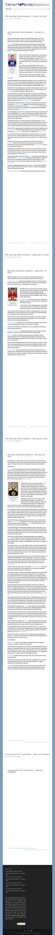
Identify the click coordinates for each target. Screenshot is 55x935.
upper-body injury (26, 100)
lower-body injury (35, 116)
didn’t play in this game (36, 566)
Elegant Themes (24, 933)
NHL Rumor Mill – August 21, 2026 (13, 871)
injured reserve (10, 564)
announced (26, 621)
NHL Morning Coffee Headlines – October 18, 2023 (25, 16)
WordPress (37, 933)
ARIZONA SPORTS (11, 350)
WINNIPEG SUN (11, 642)
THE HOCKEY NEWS (11, 322)
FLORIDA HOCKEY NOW (12, 281)
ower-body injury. (22, 109)
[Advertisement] (27, 192)
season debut (10, 91)
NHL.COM (9, 44)
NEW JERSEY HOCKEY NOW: (13, 171)
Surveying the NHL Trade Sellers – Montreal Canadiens (27, 754)
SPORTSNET (10, 655)
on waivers (28, 523)
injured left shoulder (15, 521)
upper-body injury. (26, 478)
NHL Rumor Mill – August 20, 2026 (13, 877)
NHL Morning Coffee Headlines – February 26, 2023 (26, 438)
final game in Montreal (33, 106)
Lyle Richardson (10, 18)
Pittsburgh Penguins (20, 157)
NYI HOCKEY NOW (24, 299)
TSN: (8, 665)
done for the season (18, 104)
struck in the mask (38, 144)
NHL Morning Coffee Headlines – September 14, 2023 (27, 255)
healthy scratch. (41, 131)
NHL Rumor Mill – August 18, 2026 (13, 888)
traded (30, 156)
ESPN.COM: (10, 335)
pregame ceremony (21, 631)
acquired (44, 483)
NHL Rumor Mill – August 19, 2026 (13, 882)
